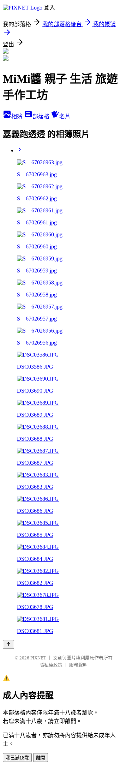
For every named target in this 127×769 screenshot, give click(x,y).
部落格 (41, 116)
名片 (65, 116)
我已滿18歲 (17, 758)
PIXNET (38, 658)
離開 (40, 758)
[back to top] (8, 644)
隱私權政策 (51, 665)
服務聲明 (78, 665)
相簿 (17, 116)
